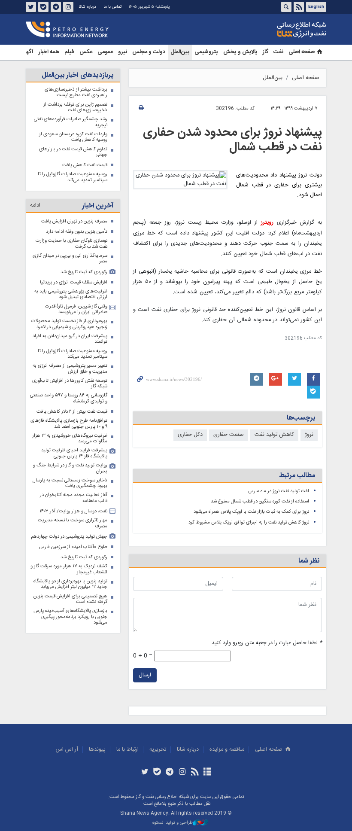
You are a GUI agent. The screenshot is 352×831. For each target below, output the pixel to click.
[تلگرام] (169, 772)
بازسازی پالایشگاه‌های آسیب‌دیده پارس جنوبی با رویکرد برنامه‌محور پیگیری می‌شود (70, 616)
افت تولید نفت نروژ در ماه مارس (278, 491)
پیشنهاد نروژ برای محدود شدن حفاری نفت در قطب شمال (232, 140)
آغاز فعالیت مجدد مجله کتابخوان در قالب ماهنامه (73, 498)
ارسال (145, 675)
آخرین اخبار (97, 206)
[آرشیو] (207, 772)
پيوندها (97, 749)
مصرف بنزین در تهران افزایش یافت (74, 221)
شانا (272, 30)
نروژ (309, 434)
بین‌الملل (179, 52)
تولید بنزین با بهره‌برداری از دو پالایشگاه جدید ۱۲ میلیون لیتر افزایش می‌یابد (70, 584)
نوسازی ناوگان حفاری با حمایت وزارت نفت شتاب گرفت (71, 244)
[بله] (157, 772)
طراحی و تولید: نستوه (172, 823)
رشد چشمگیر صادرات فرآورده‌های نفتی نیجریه (70, 122)
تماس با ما (112, 6)
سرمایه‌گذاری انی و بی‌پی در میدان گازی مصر (70, 259)
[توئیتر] (144, 772)
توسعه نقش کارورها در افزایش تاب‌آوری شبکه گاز (69, 384)
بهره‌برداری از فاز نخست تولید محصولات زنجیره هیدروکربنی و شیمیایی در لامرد (69, 324)
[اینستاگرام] (182, 772)
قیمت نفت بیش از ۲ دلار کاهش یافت (71, 411)
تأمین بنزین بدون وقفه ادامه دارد (76, 231)
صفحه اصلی (301, 52)
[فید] (194, 772)
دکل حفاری (190, 434)
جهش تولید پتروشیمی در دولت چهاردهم (69, 536)
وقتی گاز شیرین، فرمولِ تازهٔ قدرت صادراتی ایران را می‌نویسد (76, 309)
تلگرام (56, 7)
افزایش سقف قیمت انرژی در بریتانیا (73, 282)
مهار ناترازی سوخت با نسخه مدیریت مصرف (72, 523)
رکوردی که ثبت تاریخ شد (84, 272)
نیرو (122, 52)
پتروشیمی (206, 52)
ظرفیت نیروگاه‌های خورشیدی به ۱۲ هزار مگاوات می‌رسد (69, 438)
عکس (85, 52)
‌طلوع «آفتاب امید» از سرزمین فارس (73, 547)
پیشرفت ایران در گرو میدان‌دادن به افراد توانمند (70, 339)
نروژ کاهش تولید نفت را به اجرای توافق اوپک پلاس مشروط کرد (248, 522)
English (316, 6)
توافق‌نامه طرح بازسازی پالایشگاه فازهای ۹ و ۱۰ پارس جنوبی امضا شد (68, 423)
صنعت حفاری (228, 434)
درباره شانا (87, 6)
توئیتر (31, 7)
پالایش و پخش (240, 52)
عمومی (105, 52)
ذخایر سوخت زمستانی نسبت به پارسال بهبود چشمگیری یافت (70, 483)
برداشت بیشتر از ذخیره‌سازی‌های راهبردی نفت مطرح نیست (76, 92)
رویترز (267, 222)
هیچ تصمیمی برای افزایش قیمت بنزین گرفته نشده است (70, 599)
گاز (265, 52)
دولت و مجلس (148, 52)
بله (43, 7)
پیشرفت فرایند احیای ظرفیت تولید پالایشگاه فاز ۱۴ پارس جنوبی (74, 453)
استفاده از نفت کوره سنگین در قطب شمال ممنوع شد (260, 501)
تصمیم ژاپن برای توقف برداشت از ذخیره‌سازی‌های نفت (75, 107)
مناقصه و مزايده (226, 749)
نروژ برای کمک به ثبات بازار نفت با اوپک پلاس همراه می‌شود (251, 511)
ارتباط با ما (127, 749)
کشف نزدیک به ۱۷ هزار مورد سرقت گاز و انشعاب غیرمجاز (68, 569)
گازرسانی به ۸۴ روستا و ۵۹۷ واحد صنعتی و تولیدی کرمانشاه (68, 398)
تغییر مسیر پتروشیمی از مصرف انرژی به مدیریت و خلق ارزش (70, 368)
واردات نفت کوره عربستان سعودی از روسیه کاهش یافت (73, 137)
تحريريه (157, 749)
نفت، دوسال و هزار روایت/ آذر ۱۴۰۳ (73, 511)
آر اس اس (67, 749)
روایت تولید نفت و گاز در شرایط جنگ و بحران (70, 468)
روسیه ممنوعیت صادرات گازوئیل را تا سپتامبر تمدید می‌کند (72, 177)
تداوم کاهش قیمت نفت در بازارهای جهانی (73, 152)
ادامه (35, 205)
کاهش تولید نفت (274, 434)
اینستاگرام (68, 7)
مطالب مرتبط (297, 475)
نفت (278, 52)
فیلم (69, 52)
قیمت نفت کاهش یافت (84, 165)
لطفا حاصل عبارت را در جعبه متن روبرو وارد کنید (267, 643)
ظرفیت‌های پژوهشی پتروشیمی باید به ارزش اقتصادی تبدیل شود (70, 294)
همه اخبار (49, 52)
